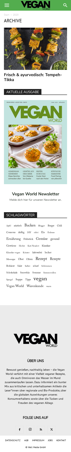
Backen (30, 225)
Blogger (41, 226)
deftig (21, 232)
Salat (19, 266)
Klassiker (46, 246)
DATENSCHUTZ (13, 440)
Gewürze (11, 246)
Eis (43, 232)
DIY (29, 233)
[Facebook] (19, 430)
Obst (20, 259)
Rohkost (10, 266)
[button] (6, 5)
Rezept (41, 259)
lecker (48, 252)
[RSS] (41, 430)
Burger (51, 226)
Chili (59, 226)
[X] (51, 430)
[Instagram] (30, 429)
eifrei (36, 233)
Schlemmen (46, 266)
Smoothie (25, 273)
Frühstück (28, 239)
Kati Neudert (33, 246)
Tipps (28, 280)
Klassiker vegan (13, 253)
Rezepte (55, 259)
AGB (26, 440)
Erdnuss (51, 233)
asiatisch (18, 226)
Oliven (29, 259)
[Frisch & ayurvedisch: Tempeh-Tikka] (35, 49)
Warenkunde (35, 286)
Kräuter (26, 253)
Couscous (10, 232)
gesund (54, 239)
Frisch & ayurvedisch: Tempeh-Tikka (33, 77)
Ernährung (13, 239)
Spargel (9, 280)
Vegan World (15, 286)
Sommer (36, 273)
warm (48, 286)
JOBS (50, 440)
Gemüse (42, 239)
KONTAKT (61, 440)
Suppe (19, 279)
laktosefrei (37, 252)
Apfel (8, 226)
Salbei (27, 266)
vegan (40, 279)
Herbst (22, 246)
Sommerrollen (49, 273)
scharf (36, 266)
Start (6, 14)
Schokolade (11, 273)
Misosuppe (10, 259)
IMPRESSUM (38, 440)
